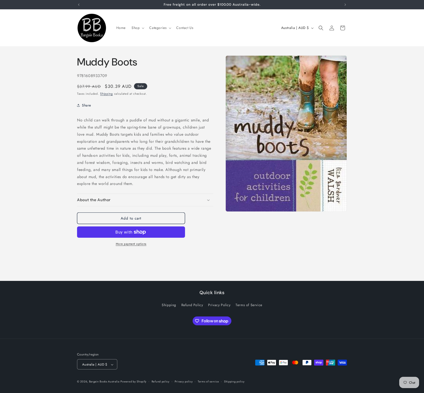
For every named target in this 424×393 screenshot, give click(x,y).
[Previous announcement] (78, 4)
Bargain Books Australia (104, 382)
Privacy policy (184, 381)
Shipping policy (234, 381)
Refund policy (161, 381)
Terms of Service (249, 304)
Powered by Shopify (133, 382)
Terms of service (208, 381)
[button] (137, 28)
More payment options (131, 244)
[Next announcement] (345, 4)
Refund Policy (192, 304)
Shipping (106, 94)
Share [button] (86, 105)
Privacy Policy (219, 304)
